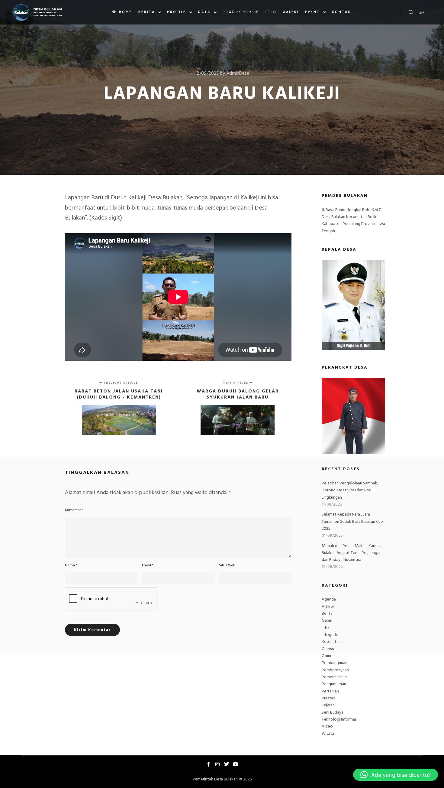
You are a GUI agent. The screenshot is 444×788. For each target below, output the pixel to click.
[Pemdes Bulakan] (37, 12)
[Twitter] (226, 764)
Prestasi (329, 698)
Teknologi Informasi (339, 719)
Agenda (329, 599)
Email (147, 565)
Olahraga (330, 649)
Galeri (327, 620)
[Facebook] (208, 764)
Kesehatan (331, 641)
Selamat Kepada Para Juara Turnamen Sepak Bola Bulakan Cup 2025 (352, 521)
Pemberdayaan (335, 670)
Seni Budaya (332, 712)
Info (325, 627)
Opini (326, 656)
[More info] (422, 12)
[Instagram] (217, 764)
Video (327, 726)
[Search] (411, 12)
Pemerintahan (334, 677)
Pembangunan (334, 662)
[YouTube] (236, 764)
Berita (327, 613)
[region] (353, 416)
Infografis (330, 634)
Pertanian (330, 691)
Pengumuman (334, 684)
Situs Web (227, 565)
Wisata (328, 733)
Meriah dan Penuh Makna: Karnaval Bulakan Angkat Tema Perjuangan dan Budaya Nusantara (353, 553)
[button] (395, 775)
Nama (71, 565)
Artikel (328, 606)
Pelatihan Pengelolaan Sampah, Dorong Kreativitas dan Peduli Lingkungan (350, 490)
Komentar (74, 510)
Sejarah (328, 705)
